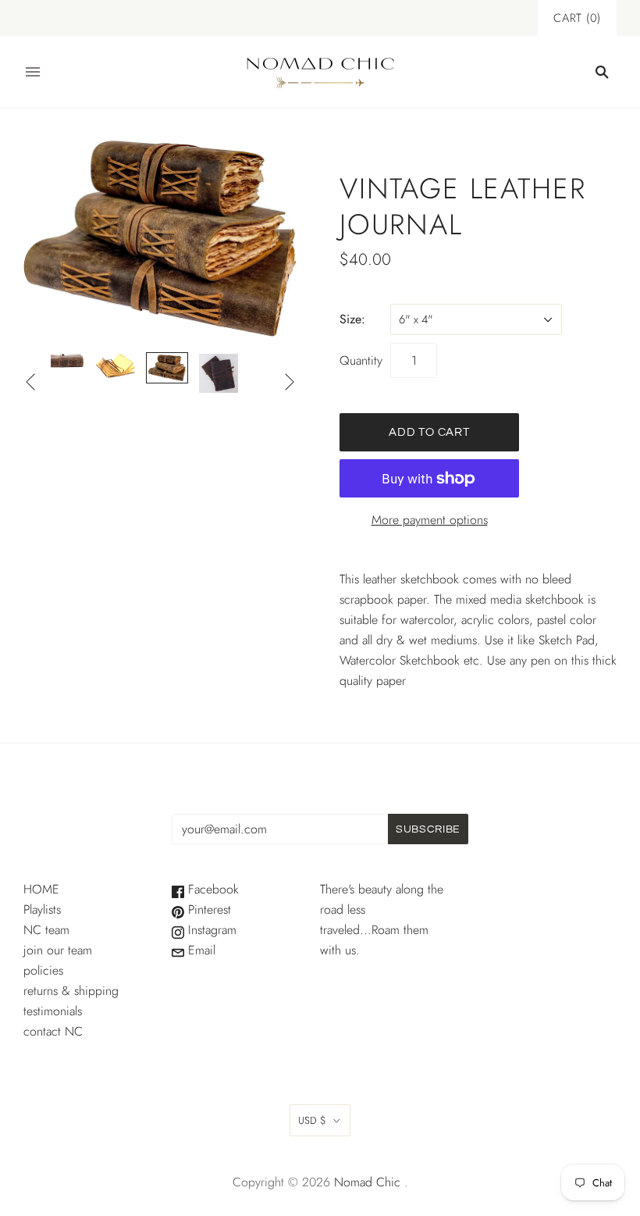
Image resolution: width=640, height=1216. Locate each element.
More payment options (430, 520)
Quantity (361, 360)
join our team (57, 950)
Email (199, 950)
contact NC (53, 1031)
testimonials (52, 1011)
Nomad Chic (367, 1182)
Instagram (210, 930)
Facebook (211, 889)
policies (43, 970)
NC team (46, 930)
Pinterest (207, 909)
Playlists (42, 909)
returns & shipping (71, 991)
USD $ (312, 1120)
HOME (41, 889)
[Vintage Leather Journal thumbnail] (64, 360)
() (577, 18)
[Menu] (32, 72)
